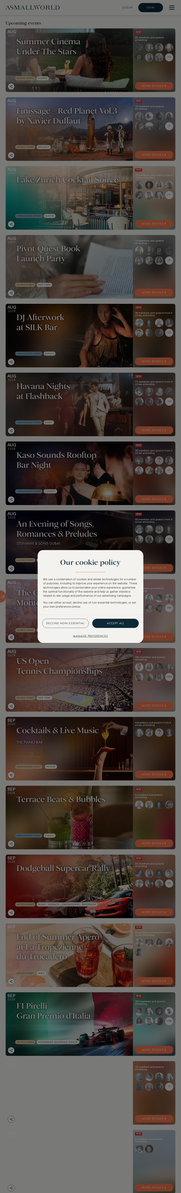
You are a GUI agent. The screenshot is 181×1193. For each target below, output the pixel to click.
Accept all (115, 623)
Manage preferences (90, 636)
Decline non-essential (65, 623)
